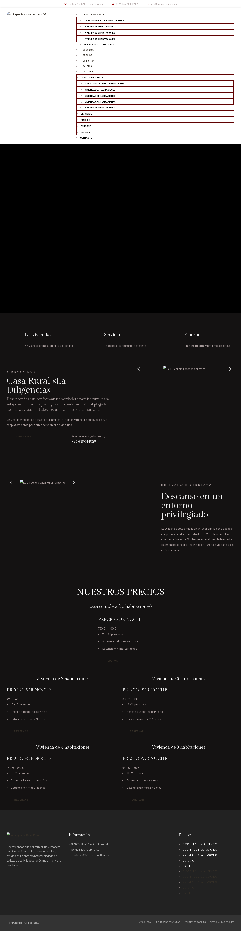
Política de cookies (195, 922)
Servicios (88, 49)
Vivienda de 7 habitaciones (100, 26)
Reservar (113, 660)
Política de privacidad (168, 922)
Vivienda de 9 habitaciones (100, 39)
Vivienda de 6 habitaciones (100, 32)
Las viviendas (37, 335)
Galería (87, 66)
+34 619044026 (83, 441)
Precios (87, 55)
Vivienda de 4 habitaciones (99, 44)
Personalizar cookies (222, 922)
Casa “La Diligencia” (94, 14)
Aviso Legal (145, 922)
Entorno (88, 60)
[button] (138, 369)
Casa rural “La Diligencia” (200, 844)
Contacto (88, 71)
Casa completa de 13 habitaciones (104, 20)
